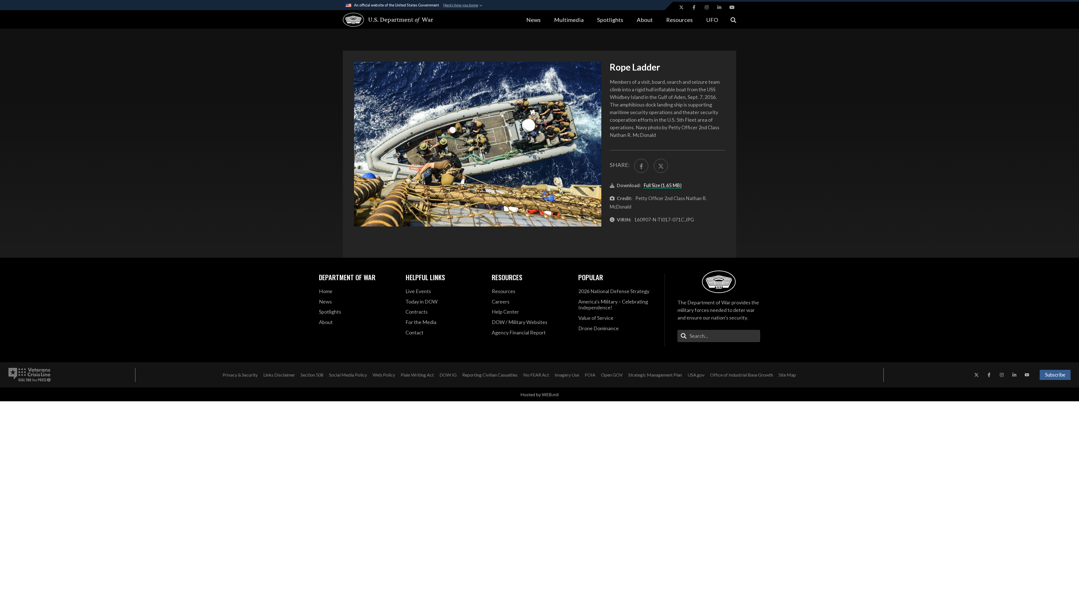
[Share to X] (661, 166)
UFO (712, 19)
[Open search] (733, 19)
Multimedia (569, 19)
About (645, 19)
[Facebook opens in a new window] (694, 7)
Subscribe (1055, 375)
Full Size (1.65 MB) (663, 185)
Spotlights (610, 19)
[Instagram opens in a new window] (706, 7)
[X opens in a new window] (681, 7)
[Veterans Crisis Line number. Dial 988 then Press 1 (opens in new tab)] (29, 375)
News (533, 19)
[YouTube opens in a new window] (732, 7)
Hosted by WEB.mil (539, 394)
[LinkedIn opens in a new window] (719, 7)
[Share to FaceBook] (641, 166)
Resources (679, 19)
